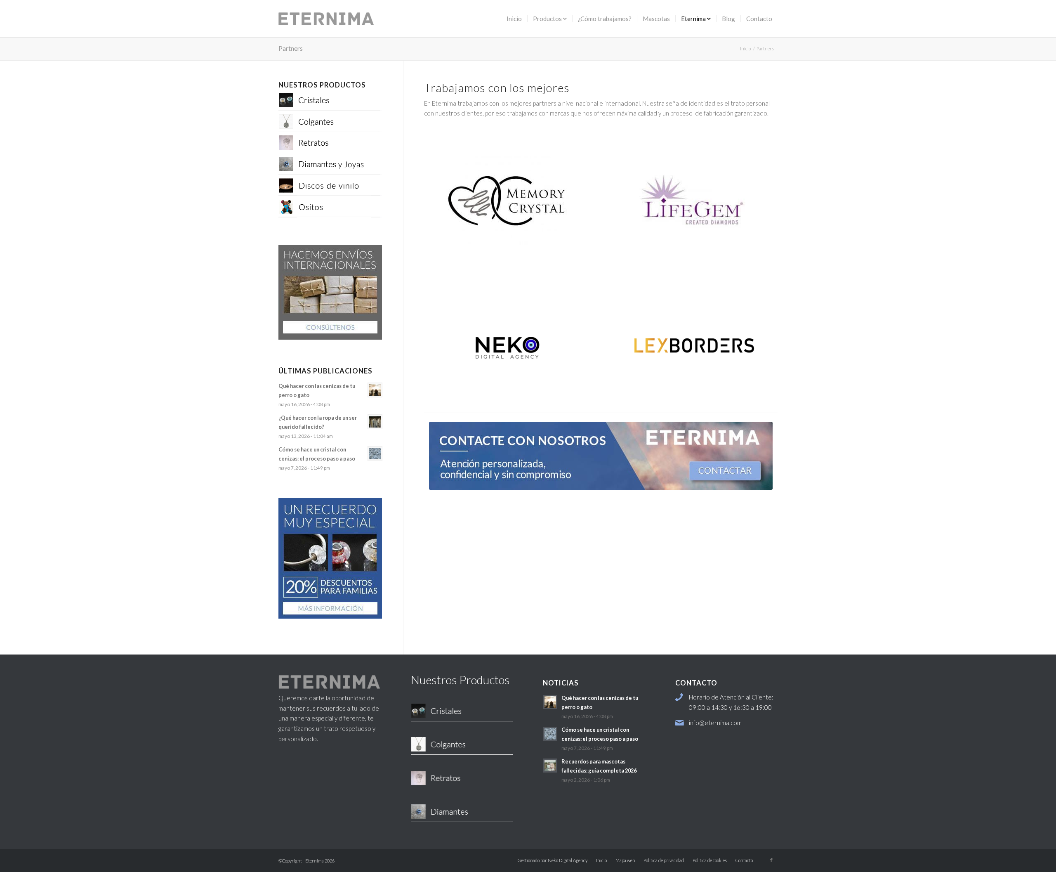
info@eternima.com (715, 722)
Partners (290, 48)
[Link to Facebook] (771, 860)
